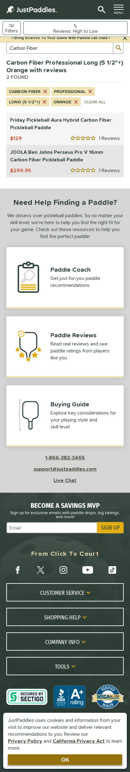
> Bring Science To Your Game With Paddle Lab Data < (60, 38)
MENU (120, 11)
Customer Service (62, 592)
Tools (62, 666)
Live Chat (65, 480)
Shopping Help (62, 617)
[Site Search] (100, 10)
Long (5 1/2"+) (24, 102)
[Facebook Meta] (17, 570)
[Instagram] (63, 570)
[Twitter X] (40, 570)
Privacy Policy (25, 741)
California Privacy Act (79, 741)
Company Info (62, 642)
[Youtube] (87, 570)
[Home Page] (31, 9)
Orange (62, 102)
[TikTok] (112, 570)
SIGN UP (110, 527)
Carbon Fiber (24, 91)
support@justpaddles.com (65, 469)
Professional (70, 91)
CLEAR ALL (95, 102)
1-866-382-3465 (65, 457)
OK (65, 759)
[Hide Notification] (125, 38)
